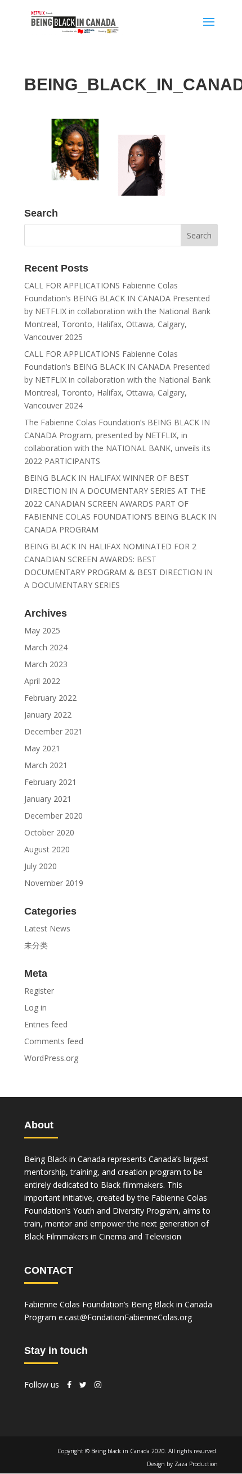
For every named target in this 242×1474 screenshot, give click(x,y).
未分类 (36, 945)
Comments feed (53, 1041)
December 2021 (53, 731)
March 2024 (46, 647)
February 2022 (50, 697)
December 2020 (53, 815)
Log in (35, 1007)
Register (39, 990)
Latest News (47, 928)
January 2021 (47, 798)
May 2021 (42, 748)
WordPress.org (51, 1058)
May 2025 (42, 630)
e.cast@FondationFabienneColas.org (125, 1317)
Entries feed (46, 1024)
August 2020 (47, 849)
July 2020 (40, 866)
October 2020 (49, 832)
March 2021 (46, 765)
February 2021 (50, 782)
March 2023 (46, 664)
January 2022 (47, 714)
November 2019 (53, 883)
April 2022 (42, 681)
